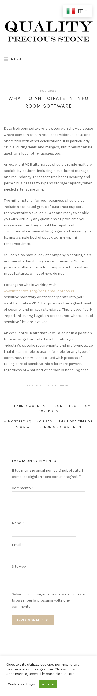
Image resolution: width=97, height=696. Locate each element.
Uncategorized (58, 385)
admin (37, 385)
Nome (18, 523)
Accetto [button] (48, 684)
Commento (22, 488)
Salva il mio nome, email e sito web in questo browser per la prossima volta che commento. (48, 600)
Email (18, 545)
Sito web (19, 566)
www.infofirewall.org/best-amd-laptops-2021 (41, 291)
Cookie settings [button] (21, 684)
